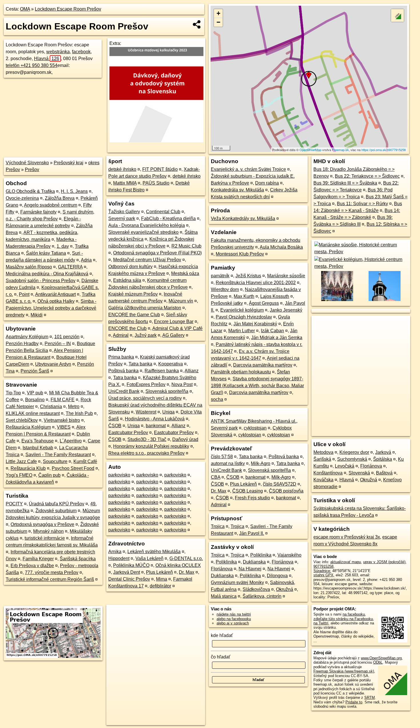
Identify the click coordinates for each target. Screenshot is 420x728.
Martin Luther (241, 330)
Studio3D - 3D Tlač (146, 439)
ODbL (378, 662)
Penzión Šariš (35, 371)
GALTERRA (70, 266)
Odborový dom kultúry (130, 266)
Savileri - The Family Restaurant (58, 454)
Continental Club (163, 211)
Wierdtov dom (225, 289)
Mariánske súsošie (286, 275)
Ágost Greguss (264, 303)
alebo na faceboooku (234, 619)
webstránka (58, 51)
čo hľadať (220, 656)
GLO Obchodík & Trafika (30, 191)
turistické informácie (45, 538)
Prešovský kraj (68, 162)
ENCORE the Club (127, 328)
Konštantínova (328, 472)
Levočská (344, 466)
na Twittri (320, 623)
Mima (161, 579)
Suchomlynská (352, 459)
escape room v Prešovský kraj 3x (346, 537)
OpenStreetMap (310, 149)
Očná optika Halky (56, 301)
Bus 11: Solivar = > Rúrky (362, 203)
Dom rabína (267, 183)
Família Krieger (38, 558)
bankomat (156, 425)
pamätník (220, 275)
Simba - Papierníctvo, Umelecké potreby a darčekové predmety (51, 308)
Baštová (384, 472)
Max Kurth (244, 296)
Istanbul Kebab (38, 447)
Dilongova (277, 575)
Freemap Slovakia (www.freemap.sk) (343, 671)
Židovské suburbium (56, 510)
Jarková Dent (126, 572)
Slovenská (359, 472)
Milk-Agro (260, 463)
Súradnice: (322, 571)
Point (24, 294)
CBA (215, 477)
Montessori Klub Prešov (240, 254)
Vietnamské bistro (62, 420)
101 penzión (66, 336)
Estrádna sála (127, 280)
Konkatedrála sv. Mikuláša (237, 189)
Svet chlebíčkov (22, 420)
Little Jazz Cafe (21, 461)
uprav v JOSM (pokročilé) (384, 562)
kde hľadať (222, 635)
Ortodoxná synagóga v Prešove (42, 524)
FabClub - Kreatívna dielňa (168, 218)
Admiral (121, 335)
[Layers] (397, 15)
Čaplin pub (49, 475)
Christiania (51, 406)
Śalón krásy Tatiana (46, 253)
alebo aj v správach (233, 623)
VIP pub (35, 392)
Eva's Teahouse (37, 440)
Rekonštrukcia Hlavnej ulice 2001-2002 (256, 282)
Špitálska (382, 459)
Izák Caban (272, 330)
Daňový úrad (185, 439)
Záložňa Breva (60, 198)
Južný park (146, 335)
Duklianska (254, 561)
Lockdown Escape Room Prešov (68, 9)
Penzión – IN (58, 343)
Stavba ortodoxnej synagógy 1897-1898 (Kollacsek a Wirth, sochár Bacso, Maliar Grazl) (257, 385)
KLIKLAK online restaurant (33, 413)
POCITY (14, 503)
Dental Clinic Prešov (129, 579)
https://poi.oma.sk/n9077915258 (383, 149)
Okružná (284, 589)
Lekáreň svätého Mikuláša (154, 551)
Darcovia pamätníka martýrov (262, 365)
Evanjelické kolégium (242, 310)
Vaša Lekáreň (149, 558)
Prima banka (121, 357)
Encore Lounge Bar (173, 321)
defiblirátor (160, 585)
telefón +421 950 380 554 (31, 65)
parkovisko (119, 474)
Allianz (192, 370)
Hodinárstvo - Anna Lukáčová (155, 418)
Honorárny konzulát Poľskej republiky (151, 446)
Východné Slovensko (27, 162)
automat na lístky (228, 463)
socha (217, 399)
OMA (25, 9)
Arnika (114, 551)
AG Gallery (173, 335)
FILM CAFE (63, 399)
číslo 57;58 (222, 456)
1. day (63, 246)
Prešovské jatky (227, 303)
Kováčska (323, 479)
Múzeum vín (181, 300)
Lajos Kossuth (274, 296)
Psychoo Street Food (73, 468)
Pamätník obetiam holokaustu (241, 371)
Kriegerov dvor (354, 452)
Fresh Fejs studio (252, 497)
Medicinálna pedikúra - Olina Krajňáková (47, 273)
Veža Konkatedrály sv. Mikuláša (243, 218)
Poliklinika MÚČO (131, 565)
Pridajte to (353, 702)
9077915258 (323, 566)
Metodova (323, 452)
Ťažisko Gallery (124, 211)
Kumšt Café (85, 461)
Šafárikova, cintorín (262, 596)
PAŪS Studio (156, 183)
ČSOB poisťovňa (286, 490)
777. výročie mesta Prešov (51, 572)
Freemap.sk (340, 149)
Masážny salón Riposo (29, 266)
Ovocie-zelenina (22, 198)
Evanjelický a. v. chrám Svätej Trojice (248, 169)
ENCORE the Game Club (134, 314)
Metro (73, 406)
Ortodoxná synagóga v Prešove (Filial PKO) (157, 252)
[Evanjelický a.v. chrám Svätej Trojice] (384, 300)
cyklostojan (255, 428)
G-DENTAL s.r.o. (186, 558)
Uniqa (168, 412)
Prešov (32, 169)
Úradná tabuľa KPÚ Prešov (56, 503)
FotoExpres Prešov (146, 384)
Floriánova (282, 561)
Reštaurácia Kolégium (28, 427)
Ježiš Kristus (248, 275)
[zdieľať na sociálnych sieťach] (197, 24)
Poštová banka (123, 370)
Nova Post (182, 384)
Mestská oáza (185, 273)
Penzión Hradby (22, 343)
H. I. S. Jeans (74, 191)
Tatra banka (140, 363)
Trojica (218, 526)
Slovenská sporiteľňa (166, 391)
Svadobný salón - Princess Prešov (40, 280)
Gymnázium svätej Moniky (237, 582)
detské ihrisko (122, 169)
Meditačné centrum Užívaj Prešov (147, 259)
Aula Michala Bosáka (281, 247)
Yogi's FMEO (19, 475)
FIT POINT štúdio (160, 169)
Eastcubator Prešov (128, 432)
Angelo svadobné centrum (50, 205)
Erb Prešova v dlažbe (32, 565)
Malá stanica (224, 596)
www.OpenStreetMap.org (381, 658)
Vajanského (289, 555)
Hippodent (118, 558)
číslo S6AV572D (279, 484)
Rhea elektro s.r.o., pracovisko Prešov (146, 453)
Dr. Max (186, 572)
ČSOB (114, 425)
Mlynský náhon (48, 531)
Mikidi (37, 314)
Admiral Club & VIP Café (177, 328)
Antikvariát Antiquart (55, 294)
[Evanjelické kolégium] (360, 266)
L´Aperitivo (71, 440)
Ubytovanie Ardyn (53, 364)
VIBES (64, 427)
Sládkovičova (256, 589)
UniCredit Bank (123, 391)
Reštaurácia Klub (28, 468)
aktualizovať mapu (345, 562)
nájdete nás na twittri (234, 614)
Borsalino (35, 399)
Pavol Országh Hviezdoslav (244, 316)
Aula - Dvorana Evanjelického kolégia (146, 225)
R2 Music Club (186, 246)
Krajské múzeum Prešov (133, 294)
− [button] (218, 22)
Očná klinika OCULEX (178, 565)
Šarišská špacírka (78, 558)
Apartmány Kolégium (27, 336)
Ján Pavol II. (251, 533)
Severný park (121, 218)
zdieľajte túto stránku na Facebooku (343, 619)
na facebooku (354, 614)
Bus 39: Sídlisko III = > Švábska (345, 183)
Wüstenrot (146, 412)
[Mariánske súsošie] (360, 251)
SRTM (369, 697)
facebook (81, 51)
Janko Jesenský (286, 310)
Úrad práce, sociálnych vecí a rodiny (145, 398)
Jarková (383, 452)
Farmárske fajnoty (38, 211)
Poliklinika (260, 555)
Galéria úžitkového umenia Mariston (144, 307)
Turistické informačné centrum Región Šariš (50, 579)
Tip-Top (13, 392)
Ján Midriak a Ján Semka (276, 337)
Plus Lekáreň (159, 572)
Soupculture (55, 461)
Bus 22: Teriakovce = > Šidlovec (367, 176)
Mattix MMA (125, 183)
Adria (86, 260)
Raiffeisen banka (162, 370)
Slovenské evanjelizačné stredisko (143, 232)
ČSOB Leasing (247, 490)
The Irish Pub (79, 413)
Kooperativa (170, 363)
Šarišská (322, 459)
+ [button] (218, 13)
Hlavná (46, 58)
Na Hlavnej (250, 568)
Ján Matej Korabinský (255, 323)
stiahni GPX (323, 575)
